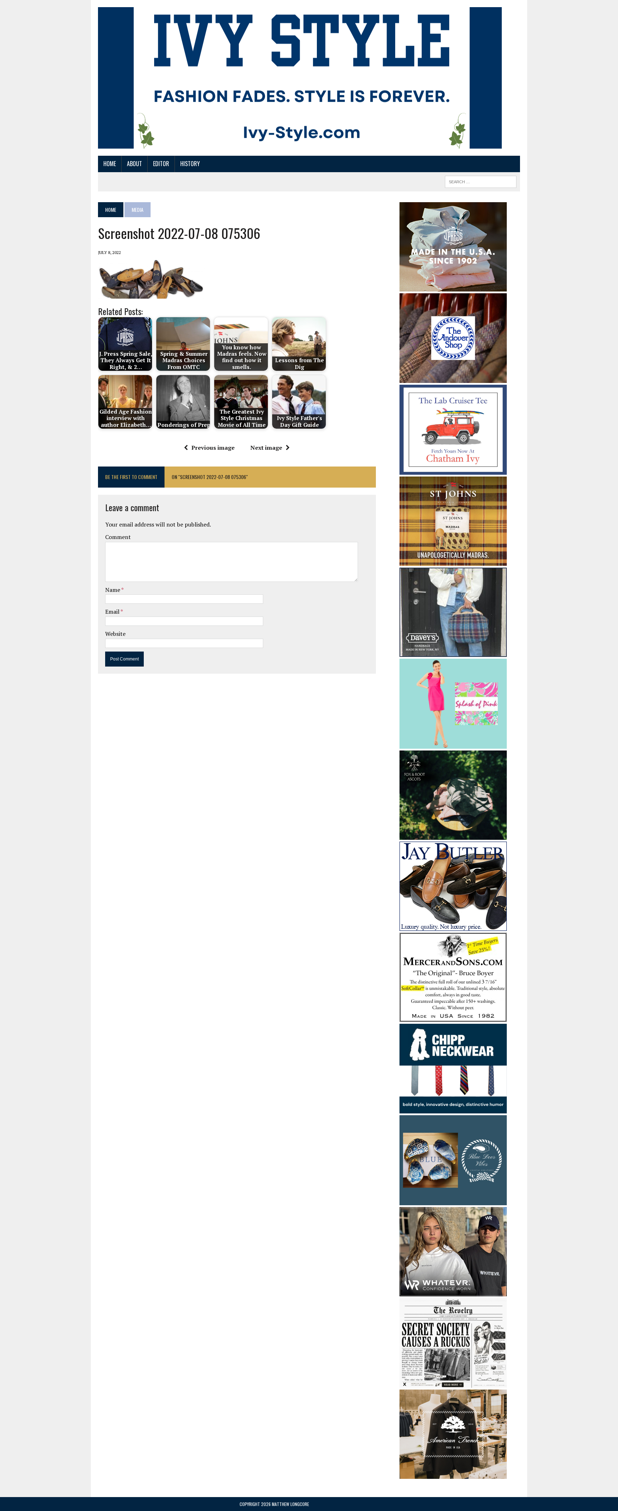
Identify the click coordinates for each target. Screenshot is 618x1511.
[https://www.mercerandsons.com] (453, 1017)
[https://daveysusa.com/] (453, 652)
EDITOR (161, 163)
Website (115, 634)
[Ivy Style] (300, 78)
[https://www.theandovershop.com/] (453, 378)
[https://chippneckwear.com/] (453, 1109)
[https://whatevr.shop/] (453, 1291)
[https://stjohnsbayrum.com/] (453, 561)
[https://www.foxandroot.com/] (453, 835)
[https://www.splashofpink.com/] (453, 744)
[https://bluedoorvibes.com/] (453, 1200)
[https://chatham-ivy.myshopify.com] (453, 470)
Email (113, 611)
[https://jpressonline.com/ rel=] (453, 286)
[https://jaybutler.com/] (453, 926)
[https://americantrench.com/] (453, 1474)
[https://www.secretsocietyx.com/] (453, 1383)
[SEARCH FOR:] (480, 180)
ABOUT (134, 163)
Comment (118, 537)
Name (113, 590)
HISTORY (190, 163)
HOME (109, 163)
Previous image (213, 448)
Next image (266, 448)
